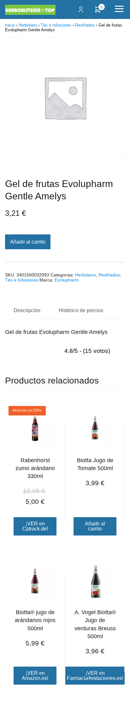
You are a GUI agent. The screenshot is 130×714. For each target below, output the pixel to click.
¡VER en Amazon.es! (35, 675)
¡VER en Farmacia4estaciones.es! (95, 675)
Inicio (10, 25)
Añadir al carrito (27, 242)
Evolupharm (67, 279)
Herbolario (28, 25)
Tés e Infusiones (56, 25)
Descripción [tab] (27, 310)
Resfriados (85, 25)
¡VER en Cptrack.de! (35, 526)
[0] (98, 11)
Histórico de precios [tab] (81, 310)
